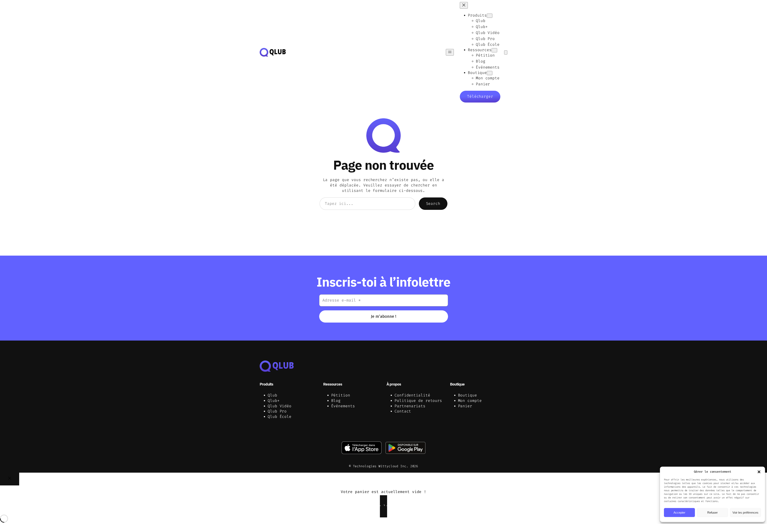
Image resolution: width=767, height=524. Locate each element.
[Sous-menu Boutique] (489, 73)
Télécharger (480, 96)
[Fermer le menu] (464, 5)
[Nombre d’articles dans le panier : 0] (505, 52)
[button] (759, 472)
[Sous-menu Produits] (489, 16)
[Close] (9, 479)
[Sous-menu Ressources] (494, 50)
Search (433, 203)
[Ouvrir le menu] (450, 52)
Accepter (679, 512)
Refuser (712, 512)
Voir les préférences (745, 512)
